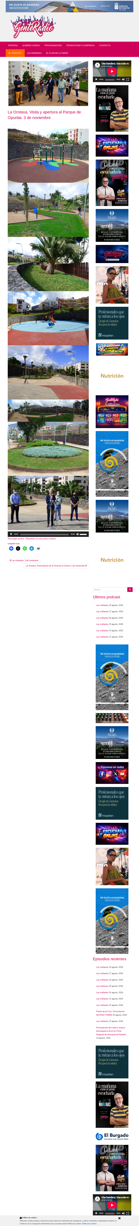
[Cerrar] (119, 1218)
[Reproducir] (11, 534)
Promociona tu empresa (80, 45)
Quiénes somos (31, 45)
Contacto (104, 45)
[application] (48, 534)
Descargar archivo (16, 538)
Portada (13, 45)
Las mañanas (102, 605)
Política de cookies (89, 1224)
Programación (53, 45)
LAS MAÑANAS (34, 53)
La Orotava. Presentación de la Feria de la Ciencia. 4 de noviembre (56, 566)
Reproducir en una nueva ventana (41, 538)
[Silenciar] (77, 534)
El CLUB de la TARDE (57, 53)
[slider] (83, 534)
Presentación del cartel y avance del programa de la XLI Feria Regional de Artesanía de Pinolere (111, 1031)
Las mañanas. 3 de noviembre (24, 560)
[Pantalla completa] (127, 79)
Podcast (17, 53)
